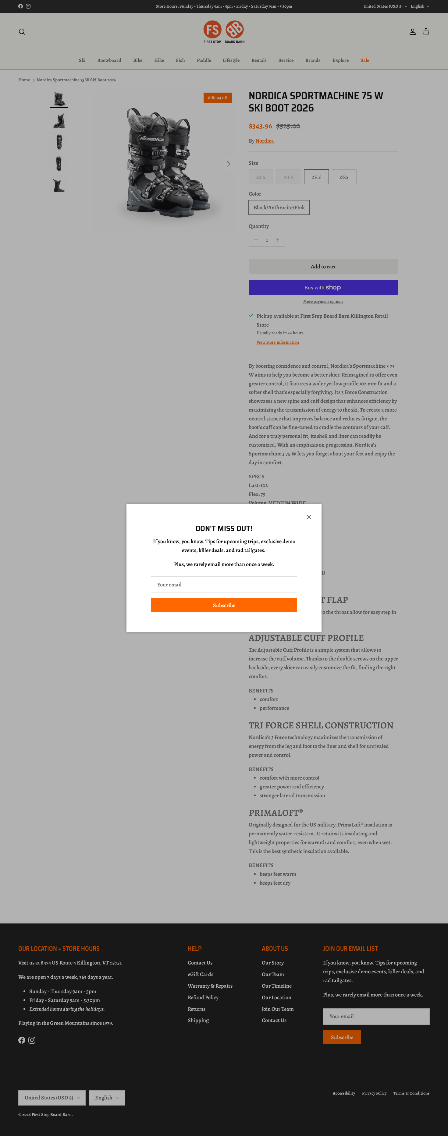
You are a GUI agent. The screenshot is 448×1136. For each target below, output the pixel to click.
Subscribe (224, 605)
